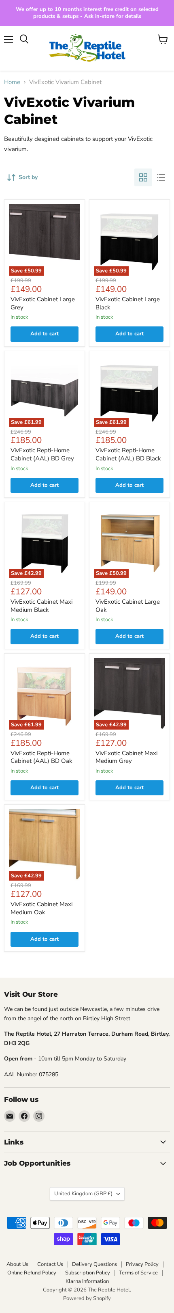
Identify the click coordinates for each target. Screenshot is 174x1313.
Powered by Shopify (87, 1298)
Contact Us (50, 1264)
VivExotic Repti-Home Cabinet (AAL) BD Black (128, 454)
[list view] (161, 177)
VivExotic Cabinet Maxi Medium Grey (126, 757)
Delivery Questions (94, 1264)
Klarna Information (87, 1281)
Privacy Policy (142, 1264)
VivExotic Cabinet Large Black (127, 303)
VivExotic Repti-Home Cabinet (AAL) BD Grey (42, 454)
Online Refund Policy (31, 1272)
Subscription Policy (87, 1272)
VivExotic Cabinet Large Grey (43, 303)
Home (12, 82)
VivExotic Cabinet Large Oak (127, 606)
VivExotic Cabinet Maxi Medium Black (41, 606)
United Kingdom (83, 1193)
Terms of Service (138, 1272)
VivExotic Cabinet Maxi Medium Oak (41, 908)
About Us (17, 1264)
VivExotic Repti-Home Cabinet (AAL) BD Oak (41, 757)
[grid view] (143, 177)
